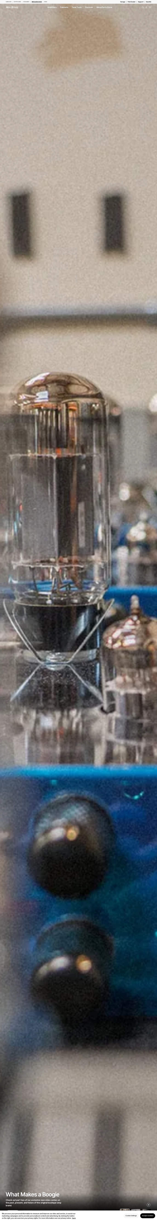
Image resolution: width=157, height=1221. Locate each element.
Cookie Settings (131, 1216)
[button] (149, 7)
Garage (122, 2)
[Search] (142, 7)
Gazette (148, 2)
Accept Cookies (147, 1216)
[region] (78, 1215)
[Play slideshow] (148, 1205)
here (74, 1218)
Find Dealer (132, 2)
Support (140, 2)
